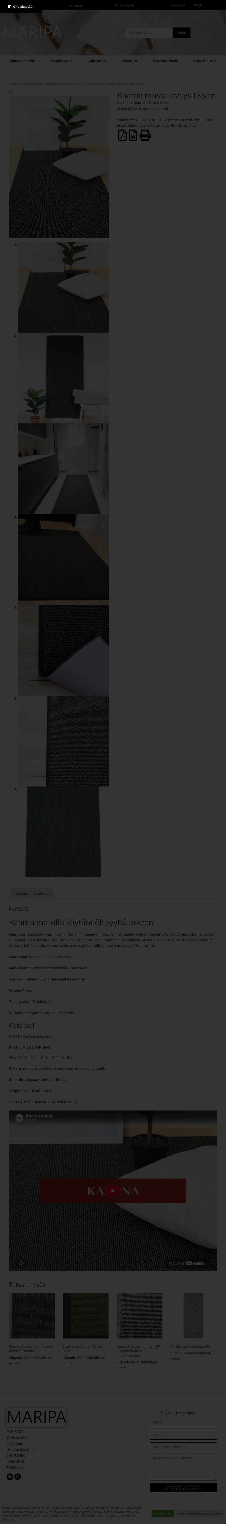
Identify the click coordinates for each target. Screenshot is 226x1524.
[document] (113, 762)
